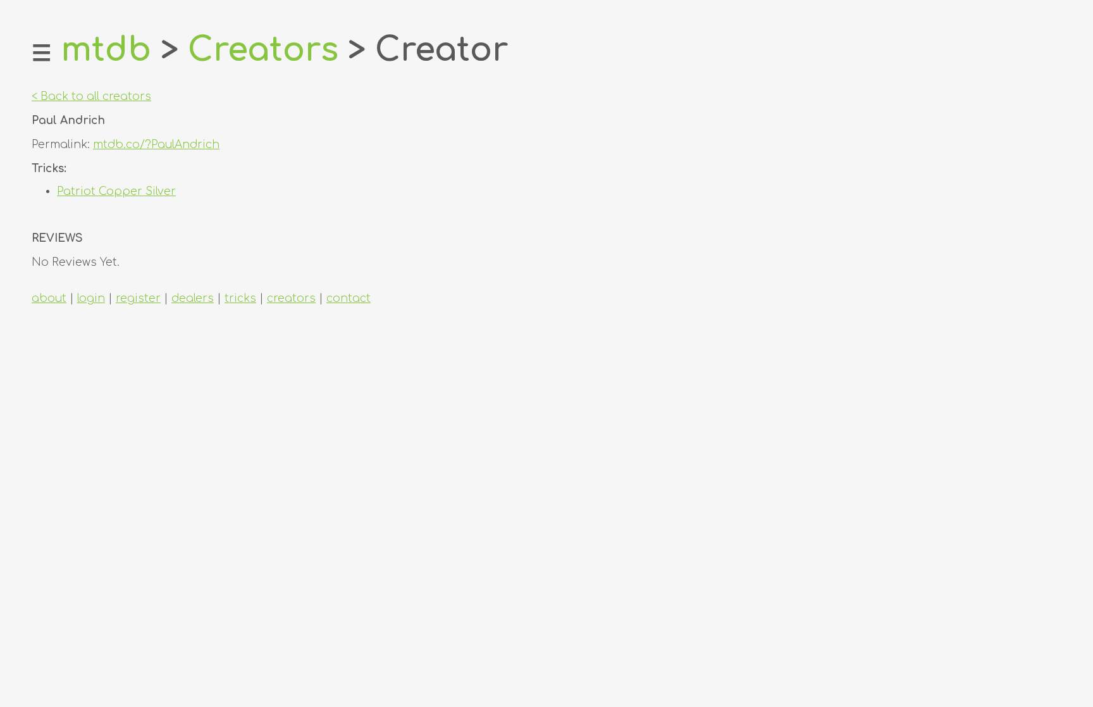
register (138, 298)
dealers (192, 298)
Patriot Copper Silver (116, 191)
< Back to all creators (91, 97)
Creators (263, 50)
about (49, 298)
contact (348, 298)
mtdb (106, 50)
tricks (240, 298)
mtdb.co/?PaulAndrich (156, 145)
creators (291, 298)
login (91, 298)
